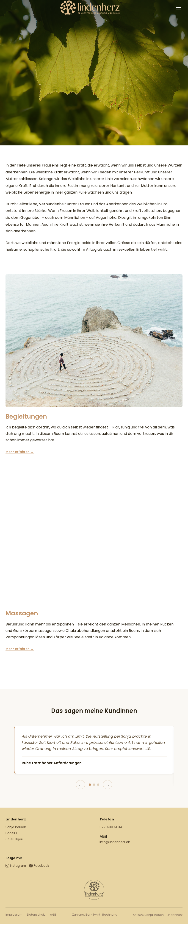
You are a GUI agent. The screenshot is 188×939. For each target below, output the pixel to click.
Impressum (14, 915)
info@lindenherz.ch (115, 842)
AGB (53, 915)
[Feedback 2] (94, 784)
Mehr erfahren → (20, 452)
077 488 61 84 (111, 827)
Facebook (41, 866)
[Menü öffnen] (178, 7)
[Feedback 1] (90, 784)
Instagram (18, 866)
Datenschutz (36, 915)
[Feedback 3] (98, 784)
